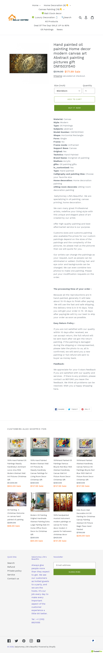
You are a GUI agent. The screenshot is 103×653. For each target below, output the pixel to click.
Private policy (14, 570)
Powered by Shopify (46, 647)
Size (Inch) (59, 85)
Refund (11, 567)
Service (11, 574)
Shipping (58, 76)
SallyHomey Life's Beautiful (26, 647)
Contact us (13, 578)
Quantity (87, 85)
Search (11, 563)
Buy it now (74, 108)
